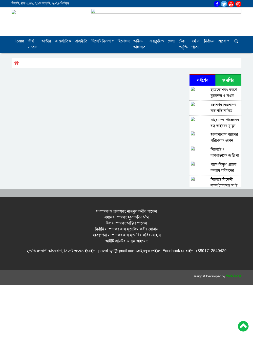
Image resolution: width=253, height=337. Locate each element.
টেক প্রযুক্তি (183, 44)
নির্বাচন (209, 41)
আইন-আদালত (139, 44)
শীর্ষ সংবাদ (33, 44)
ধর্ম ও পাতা (195, 44)
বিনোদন (123, 41)
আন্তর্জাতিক (63, 41)
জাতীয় (46, 41)
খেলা (171, 41)
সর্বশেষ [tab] (202, 80)
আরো (222, 41)
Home (19, 41)
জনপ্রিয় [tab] (228, 80)
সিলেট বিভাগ (101, 41)
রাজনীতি (81, 41)
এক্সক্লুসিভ (156, 41)
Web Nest (233, 276)
